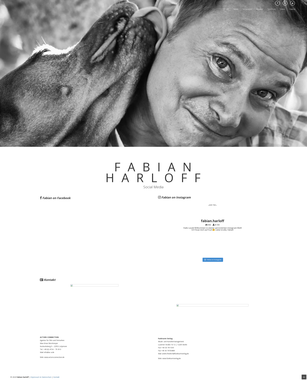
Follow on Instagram (214, 260)
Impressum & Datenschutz (41, 377)
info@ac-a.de (49, 352)
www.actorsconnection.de (54, 357)
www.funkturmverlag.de (171, 358)
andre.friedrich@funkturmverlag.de (175, 353)
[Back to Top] (304, 377)
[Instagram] (263, 250)
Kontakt (56, 377)
